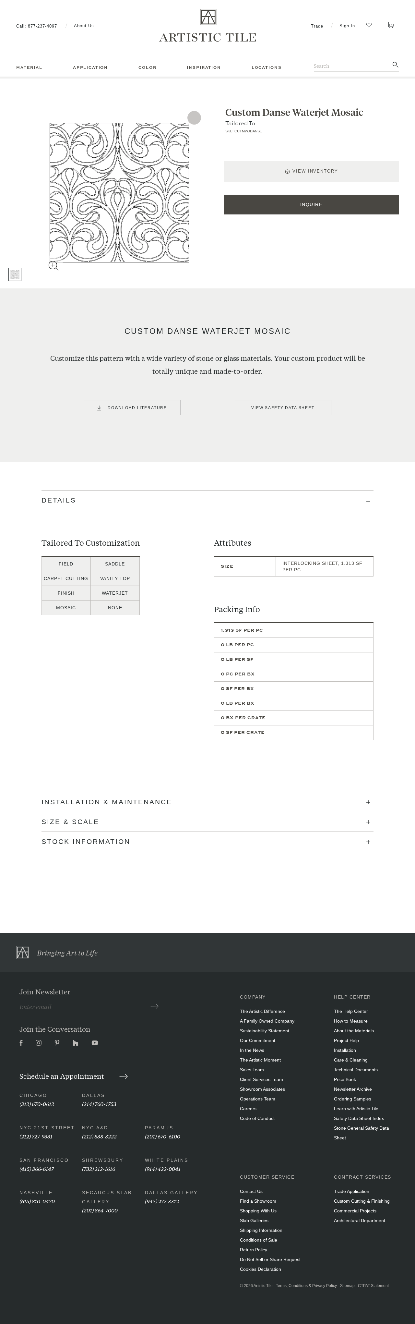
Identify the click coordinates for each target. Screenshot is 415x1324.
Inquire (311, 204)
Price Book (345, 1079)
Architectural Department (359, 1220)
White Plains (166, 1160)
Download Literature (137, 408)
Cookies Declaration (260, 1269)
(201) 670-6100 (162, 1136)
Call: (36, 26)
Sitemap (347, 1285)
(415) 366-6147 (36, 1168)
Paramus (159, 1127)
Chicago (33, 1095)
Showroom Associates (262, 1089)
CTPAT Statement (373, 1285)
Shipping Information (261, 1230)
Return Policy (253, 1249)
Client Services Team (261, 1079)
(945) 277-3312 (162, 1201)
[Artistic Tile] (207, 25)
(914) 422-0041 (163, 1168)
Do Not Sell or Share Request (270, 1259)
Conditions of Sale (258, 1240)
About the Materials (354, 1030)
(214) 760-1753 (99, 1103)
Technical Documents (356, 1069)
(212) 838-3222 (99, 1136)
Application (90, 67)
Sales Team (252, 1069)
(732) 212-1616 (98, 1168)
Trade (317, 26)
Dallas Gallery (171, 1192)
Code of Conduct (257, 1118)
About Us (84, 25)
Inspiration (204, 67)
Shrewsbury (103, 1160)
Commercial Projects (355, 1210)
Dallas (93, 1095)
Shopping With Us (258, 1210)
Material (29, 67)
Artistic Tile (263, 1285)
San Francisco (44, 1160)
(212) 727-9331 (36, 1136)
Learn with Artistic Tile (356, 1108)
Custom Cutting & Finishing (362, 1201)
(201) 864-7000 (100, 1210)
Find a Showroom (258, 1201)
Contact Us (251, 1191)
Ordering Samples (352, 1098)
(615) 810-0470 (37, 1201)
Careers (248, 1108)
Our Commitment (257, 1040)
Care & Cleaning (351, 1060)
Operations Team (257, 1098)
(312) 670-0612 (36, 1103)
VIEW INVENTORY (315, 171)
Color (147, 67)
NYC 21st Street (47, 1127)
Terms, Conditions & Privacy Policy (306, 1285)
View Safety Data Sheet (282, 408)
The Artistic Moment (260, 1060)
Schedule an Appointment (62, 1075)
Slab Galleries (254, 1220)
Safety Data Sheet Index (359, 1118)
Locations (267, 67)
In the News (252, 1050)
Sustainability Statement (264, 1030)
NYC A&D (95, 1127)
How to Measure (351, 1021)
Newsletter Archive (353, 1089)
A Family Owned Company (267, 1021)
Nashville (36, 1192)
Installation (345, 1050)
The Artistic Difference (262, 1011)
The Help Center (351, 1011)
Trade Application (351, 1191)
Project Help (346, 1040)
